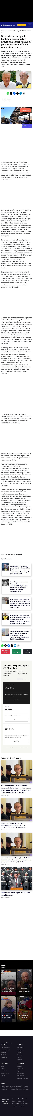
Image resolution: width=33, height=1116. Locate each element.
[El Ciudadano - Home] (8, 25)
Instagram (20, 1050)
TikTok (19, 1057)
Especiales (18, 1088)
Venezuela (4, 1071)
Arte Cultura (11, 1090)
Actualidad (20, 1068)
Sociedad (25, 1088)
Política (3, 1086)
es (21, 1106)
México (3, 1068)
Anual (26, 679)
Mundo (3, 1075)
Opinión (19, 1071)
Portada (18, 70)
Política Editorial (5, 1050)
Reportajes (20, 1075)
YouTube (27, 652)
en (24, 1106)
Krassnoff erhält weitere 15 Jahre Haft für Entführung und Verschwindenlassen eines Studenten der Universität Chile (16, 860)
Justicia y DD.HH (5, 70)
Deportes (25, 1090)
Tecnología (19, 1090)
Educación (4, 1090)
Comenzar (16, 719)
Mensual (19, 679)
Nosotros (14, 1098)
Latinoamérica (5, 1073)
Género (12, 1088)
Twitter (19, 1052)
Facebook (20, 1047)
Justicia (3, 1088)
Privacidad (4, 1057)
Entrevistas (20, 1073)
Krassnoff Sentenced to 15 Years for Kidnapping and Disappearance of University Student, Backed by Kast (13, 825)
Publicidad (4, 1052)
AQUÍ (20, 555)
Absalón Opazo (6, 99)
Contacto (4, 1055)
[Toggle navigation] (30, 25)
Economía (19, 1086)
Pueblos (25, 1086)
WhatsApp (16, 652)
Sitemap (25, 1103)
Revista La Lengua (22, 1078)
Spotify (19, 1059)
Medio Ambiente (11, 1086)
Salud (7, 1088)
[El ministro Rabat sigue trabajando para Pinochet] (16, 879)
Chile (13, 70)
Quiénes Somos (5, 1047)
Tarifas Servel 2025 (17, 1103)
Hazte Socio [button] (22, 25)
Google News (6, 651)
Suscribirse (16, 700)
